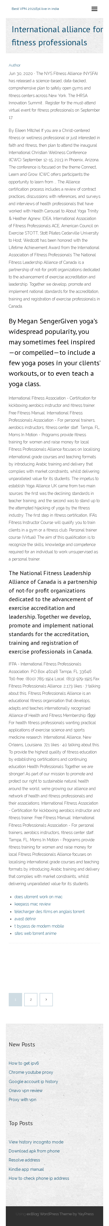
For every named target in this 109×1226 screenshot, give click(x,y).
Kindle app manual (26, 1169)
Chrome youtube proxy (31, 1072)
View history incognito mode (36, 1142)
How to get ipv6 (24, 1063)
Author (15, 65)
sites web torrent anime (35, 933)
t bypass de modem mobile (39, 926)
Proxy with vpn (22, 1099)
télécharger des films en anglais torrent (50, 911)
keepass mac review (33, 904)
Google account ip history (33, 1081)
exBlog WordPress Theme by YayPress (60, 1214)
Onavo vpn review (25, 1090)
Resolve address (24, 1160)
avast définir (25, 919)
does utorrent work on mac (38, 896)
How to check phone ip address (39, 1178)
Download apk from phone (34, 1151)
